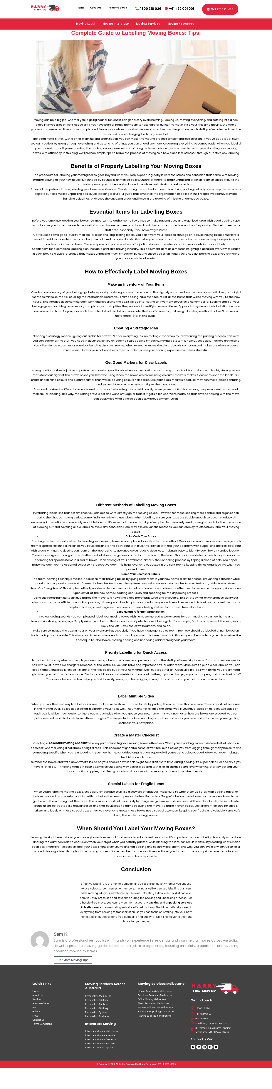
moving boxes (73, 792)
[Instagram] (204, 1047)
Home (80, 7)
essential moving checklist (69, 743)
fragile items (158, 230)
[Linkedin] (198, 1047)
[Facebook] (193, 1047)
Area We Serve (118, 7)
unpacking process (185, 593)
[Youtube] (216, 1047)
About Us (95, 7)
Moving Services (148, 23)
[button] (96, 8)
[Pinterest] (210, 1047)
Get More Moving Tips (72, 960)
